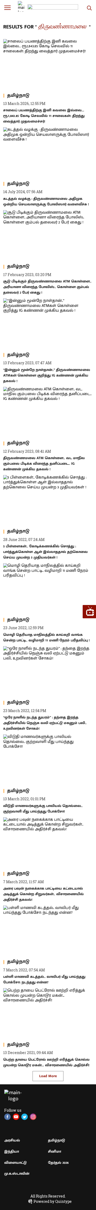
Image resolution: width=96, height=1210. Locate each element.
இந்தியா (11, 1151)
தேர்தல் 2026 (58, 1163)
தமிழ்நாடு (56, 1140)
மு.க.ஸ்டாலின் (16, 1173)
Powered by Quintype (53, 1201)
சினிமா (54, 1151)
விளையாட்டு (15, 1163)
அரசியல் (12, 1140)
